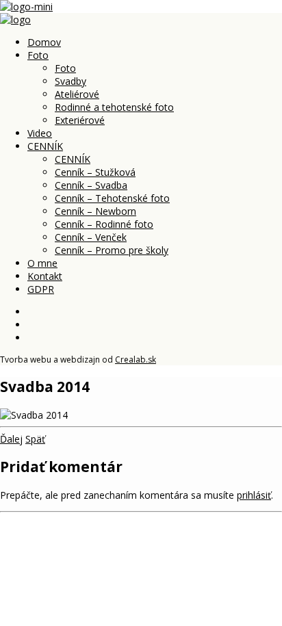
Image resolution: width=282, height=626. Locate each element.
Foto (38, 55)
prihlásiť (254, 494)
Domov (44, 42)
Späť (35, 438)
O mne (42, 263)
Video (39, 133)
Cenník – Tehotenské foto (112, 198)
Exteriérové (80, 120)
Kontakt (44, 276)
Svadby (70, 81)
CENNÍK (45, 146)
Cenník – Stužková (95, 172)
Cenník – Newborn (95, 211)
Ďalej (11, 438)
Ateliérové (77, 94)
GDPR (40, 289)
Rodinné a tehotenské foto (114, 107)
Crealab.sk (135, 359)
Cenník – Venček (91, 237)
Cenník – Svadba (91, 185)
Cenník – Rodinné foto (104, 224)
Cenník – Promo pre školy (111, 250)
